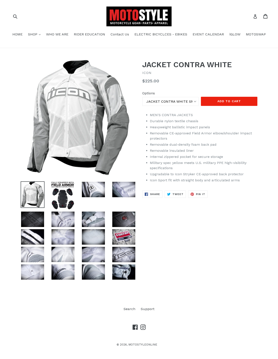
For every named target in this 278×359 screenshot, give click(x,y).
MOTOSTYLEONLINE (142, 344)
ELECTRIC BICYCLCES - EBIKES (160, 34)
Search (129, 309)
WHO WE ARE (57, 34)
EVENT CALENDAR (208, 34)
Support (147, 309)
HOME (17, 34)
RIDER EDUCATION (89, 34)
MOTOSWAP (256, 34)
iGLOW (234, 34)
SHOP (35, 34)
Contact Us (120, 34)
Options (148, 93)
